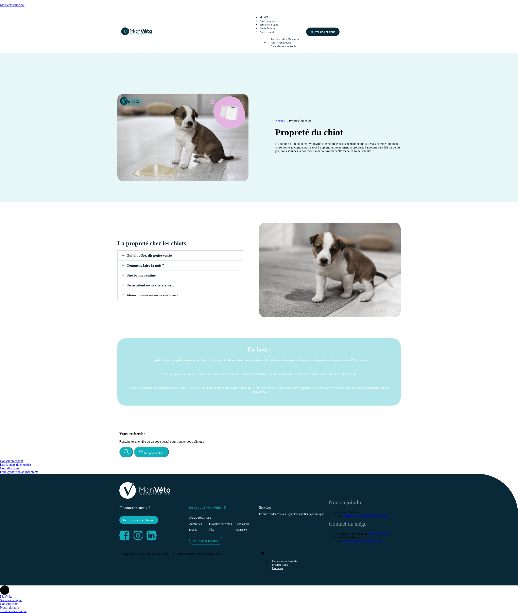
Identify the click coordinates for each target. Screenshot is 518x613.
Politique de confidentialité (284, 561)
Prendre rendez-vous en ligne (275, 514)
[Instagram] (138, 535)
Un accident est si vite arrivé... (150, 285)
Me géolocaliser (154, 453)
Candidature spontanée (283, 46)
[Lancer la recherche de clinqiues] (126, 452)
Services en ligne (269, 24)
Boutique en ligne (314, 514)
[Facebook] (124, 535)
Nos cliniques (267, 20)
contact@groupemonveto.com (361, 541)
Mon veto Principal (12, 5)
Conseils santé (267, 28)
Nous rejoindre (9, 607)
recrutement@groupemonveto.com (364, 516)
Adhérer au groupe (281, 42)
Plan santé (298, 514)
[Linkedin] (151, 535)
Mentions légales (280, 564)
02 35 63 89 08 (378, 533)
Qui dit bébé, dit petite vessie (149, 255)
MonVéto (265, 17)
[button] (282, 32)
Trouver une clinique (13, 611)
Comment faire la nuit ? (145, 265)
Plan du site (277, 568)
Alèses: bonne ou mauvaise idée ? (152, 295)
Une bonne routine (141, 275)
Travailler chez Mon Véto (220, 526)
